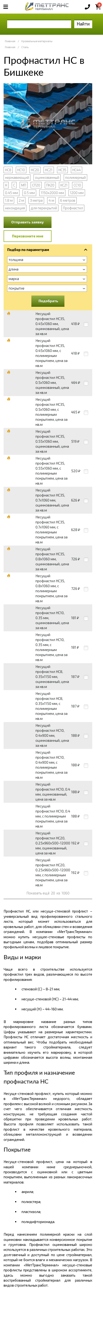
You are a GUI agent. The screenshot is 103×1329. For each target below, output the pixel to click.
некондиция (15, 208)
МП (23, 185)
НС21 (48, 170)
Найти (83, 23)
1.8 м (9, 200)
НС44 (76, 170)
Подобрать (48, 301)
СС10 (77, 185)
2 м (21, 200)
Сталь (25, 47)
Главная (10, 41)
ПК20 (50, 185)
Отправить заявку (27, 222)
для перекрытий (44, 208)
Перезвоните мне (27, 236)
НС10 (21, 170)
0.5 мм (29, 193)
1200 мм (77, 193)
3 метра (36, 200)
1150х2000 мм (52, 193)
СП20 (36, 185)
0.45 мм (11, 193)
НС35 (62, 170)
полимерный (75, 177)
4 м (51, 200)
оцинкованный (47, 177)
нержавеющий (17, 177)
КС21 (64, 185)
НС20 (35, 170)
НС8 (8, 170)
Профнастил (73, 208)
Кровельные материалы (36, 41)
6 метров (67, 200)
